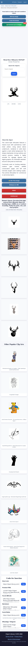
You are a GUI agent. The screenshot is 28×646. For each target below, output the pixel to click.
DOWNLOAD (14, 196)
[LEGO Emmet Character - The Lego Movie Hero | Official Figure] (14, 407)
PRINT (14, 190)
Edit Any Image (14, 16)
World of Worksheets (14, 639)
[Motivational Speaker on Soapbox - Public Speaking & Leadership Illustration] (14, 356)
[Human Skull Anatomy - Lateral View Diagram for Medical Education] (14, 534)
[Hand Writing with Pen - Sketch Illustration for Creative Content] (14, 434)
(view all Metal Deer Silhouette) (14, 209)
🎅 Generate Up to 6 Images (16, 24)
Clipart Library (10, 634)
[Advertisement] (14, 42)
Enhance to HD (14, 185)
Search (14, 73)
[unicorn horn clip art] (14, 510)
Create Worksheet (14, 20)
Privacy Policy (18, 636)
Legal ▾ (25, 2)
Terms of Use (9, 636)
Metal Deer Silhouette (10, 6)
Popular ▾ (20, 2)
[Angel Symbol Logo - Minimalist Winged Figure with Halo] (14, 485)
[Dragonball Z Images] (14, 382)
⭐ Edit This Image (14, 180)
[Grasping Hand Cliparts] (14, 460)
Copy (23, 584)
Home (2, 6)
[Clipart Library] (1, 2)
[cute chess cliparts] (14, 561)
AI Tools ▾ (14, 2)
